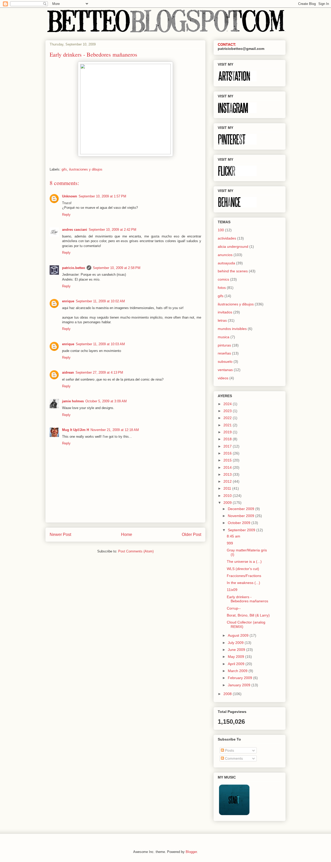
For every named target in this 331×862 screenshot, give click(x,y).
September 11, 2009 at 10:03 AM (100, 344)
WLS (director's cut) (243, 569)
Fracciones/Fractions (244, 576)
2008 (228, 694)
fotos (222, 288)
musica (223, 337)
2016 (228, 453)
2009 (228, 503)
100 (221, 230)
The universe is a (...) (244, 561)
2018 (228, 439)
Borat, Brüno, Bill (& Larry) (248, 615)
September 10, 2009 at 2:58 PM (116, 268)
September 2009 (242, 530)
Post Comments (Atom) (136, 551)
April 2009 (236, 664)
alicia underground (233, 246)
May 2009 (236, 657)
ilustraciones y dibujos (85, 169)
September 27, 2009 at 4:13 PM (99, 372)
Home (126, 534)
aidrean (68, 372)
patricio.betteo (73, 268)
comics (223, 279)
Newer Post (60, 534)
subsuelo (225, 361)
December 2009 (241, 509)
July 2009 (236, 643)
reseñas (224, 353)
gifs (64, 169)
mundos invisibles (232, 329)
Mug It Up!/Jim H (75, 430)
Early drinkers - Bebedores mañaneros (247, 599)
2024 (228, 404)
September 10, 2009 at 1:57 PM (102, 196)
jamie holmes (73, 401)
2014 (228, 467)
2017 (228, 446)
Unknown (69, 196)
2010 (228, 496)
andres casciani (74, 230)
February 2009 (240, 678)
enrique (68, 301)
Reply (66, 215)
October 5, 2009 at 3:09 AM (106, 401)
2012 (228, 481)
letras (222, 320)
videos (223, 378)
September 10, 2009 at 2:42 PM (112, 230)
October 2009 (239, 523)
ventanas (225, 370)
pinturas (224, 345)
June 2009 (237, 650)
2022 (228, 418)
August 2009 (239, 635)
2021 (228, 425)
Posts (229, 750)
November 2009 (241, 516)
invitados (225, 312)
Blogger (191, 852)
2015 (228, 460)
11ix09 (232, 590)
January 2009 (239, 685)
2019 (228, 432)
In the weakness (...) (243, 583)
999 (230, 543)
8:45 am (233, 536)
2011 (227, 488)
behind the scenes (233, 271)
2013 (228, 474)
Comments (233, 758)
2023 (228, 411)
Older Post (191, 534)
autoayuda (226, 263)
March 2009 (238, 671)
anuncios (225, 255)
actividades (227, 238)
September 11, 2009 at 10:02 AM (100, 301)
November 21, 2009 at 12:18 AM (115, 430)
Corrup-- (234, 608)
